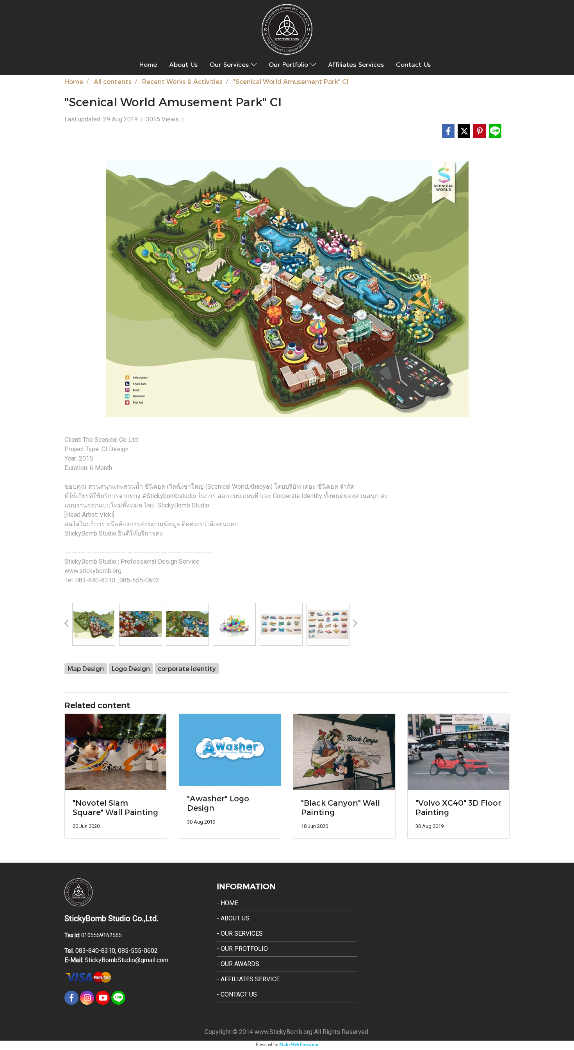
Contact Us (413, 64)
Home (148, 64)
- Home (227, 903)
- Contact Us (237, 994)
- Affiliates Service (248, 979)
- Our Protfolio (242, 948)
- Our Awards (238, 964)
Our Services (230, 64)
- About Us (233, 918)
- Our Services (240, 933)
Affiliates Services (356, 64)
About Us (183, 64)
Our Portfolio (289, 64)
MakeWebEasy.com (298, 1044)
